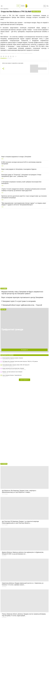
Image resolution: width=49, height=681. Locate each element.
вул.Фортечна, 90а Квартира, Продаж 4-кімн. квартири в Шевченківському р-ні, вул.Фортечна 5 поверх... (19, 491)
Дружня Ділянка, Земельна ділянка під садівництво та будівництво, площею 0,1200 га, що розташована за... (23, 553)
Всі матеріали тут (24, 349)
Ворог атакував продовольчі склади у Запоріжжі (16, 156)
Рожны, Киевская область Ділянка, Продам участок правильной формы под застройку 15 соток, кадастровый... (24, 614)
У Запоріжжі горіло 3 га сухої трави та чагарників (18, 301)
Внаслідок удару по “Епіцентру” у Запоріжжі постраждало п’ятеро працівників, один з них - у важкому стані (21, 175)
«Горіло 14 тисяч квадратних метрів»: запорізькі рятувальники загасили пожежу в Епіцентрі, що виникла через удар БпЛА (23, 189)
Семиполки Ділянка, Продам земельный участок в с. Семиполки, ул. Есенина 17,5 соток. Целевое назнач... (23, 584)
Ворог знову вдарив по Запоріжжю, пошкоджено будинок (18, 169)
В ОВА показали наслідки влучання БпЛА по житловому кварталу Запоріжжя (21, 163)
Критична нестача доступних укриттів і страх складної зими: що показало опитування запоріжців (24, 196)
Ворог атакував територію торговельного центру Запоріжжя (22, 297)
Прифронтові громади (12, 329)
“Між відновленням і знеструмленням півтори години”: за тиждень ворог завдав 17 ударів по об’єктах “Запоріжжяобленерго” (23, 204)
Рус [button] (44, 6)
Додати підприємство (24, 379)
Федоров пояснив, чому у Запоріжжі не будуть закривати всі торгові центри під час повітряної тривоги (22, 293)
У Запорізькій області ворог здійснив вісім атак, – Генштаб (21, 305)
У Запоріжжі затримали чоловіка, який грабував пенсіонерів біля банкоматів (21, 182)
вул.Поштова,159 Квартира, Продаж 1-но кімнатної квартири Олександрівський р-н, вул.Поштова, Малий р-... (20, 522)
